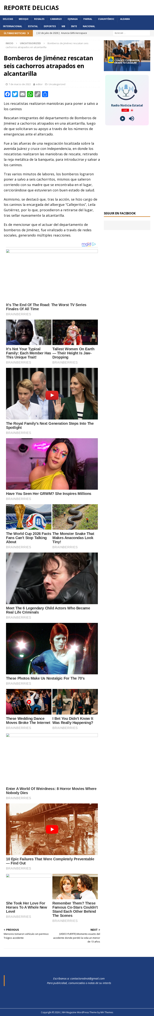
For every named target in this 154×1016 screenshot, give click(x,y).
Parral (87, 19)
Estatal (33, 26)
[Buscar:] (131, 33)
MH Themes (106, 1012)
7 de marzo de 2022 (20, 84)
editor (39, 84)
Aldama (125, 19)
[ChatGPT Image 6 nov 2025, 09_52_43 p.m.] (127, 69)
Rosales (39, 19)
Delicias (8, 19)
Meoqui (23, 19)
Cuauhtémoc (106, 19)
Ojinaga (73, 19)
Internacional (12, 26)
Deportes (50, 26)
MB (63, 26)
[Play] (122, 118)
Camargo (56, 19)
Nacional (89, 26)
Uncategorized (57, 84)
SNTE (74, 26)
